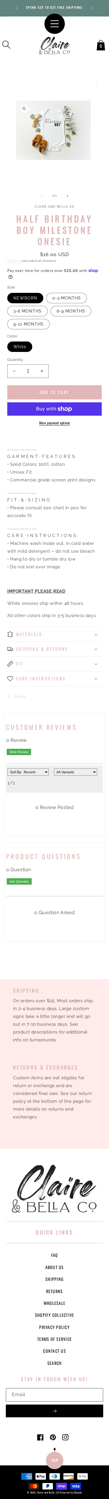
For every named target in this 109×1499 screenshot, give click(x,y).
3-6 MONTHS (27, 311)
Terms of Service (54, 1339)
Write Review (19, 752)
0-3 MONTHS (66, 298)
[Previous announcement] (16, 8)
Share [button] (20, 696)
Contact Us (54, 1351)
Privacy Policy (54, 1327)
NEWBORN (25, 298)
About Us (54, 1267)
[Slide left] (41, 195)
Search (54, 1363)
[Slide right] (67, 195)
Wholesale (54, 1303)
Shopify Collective (54, 1315)
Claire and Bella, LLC (48, 1492)
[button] (6, 44)
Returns (54, 1291)
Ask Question (19, 881)
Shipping (14, 260)
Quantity (15, 359)
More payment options (54, 422)
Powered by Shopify (71, 1492)
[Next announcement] (92, 8)
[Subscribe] (54, 1411)
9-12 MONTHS (28, 324)
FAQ (54, 1255)
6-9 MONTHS (71, 311)
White (19, 346)
